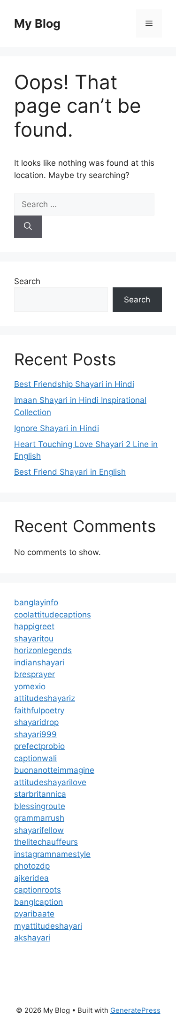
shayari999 (35, 734)
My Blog (37, 23)
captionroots (37, 889)
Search (27, 281)
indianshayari (39, 662)
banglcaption (38, 902)
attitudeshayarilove (50, 782)
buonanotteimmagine (54, 770)
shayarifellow (39, 830)
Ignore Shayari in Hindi (56, 428)
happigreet (34, 626)
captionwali (35, 758)
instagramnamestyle (52, 854)
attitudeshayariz (44, 698)
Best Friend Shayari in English (70, 472)
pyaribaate (34, 913)
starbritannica (40, 794)
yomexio (30, 686)
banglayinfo (36, 602)
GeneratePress (135, 1010)
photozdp (32, 866)
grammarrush (39, 818)
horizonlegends (43, 650)
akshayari (32, 937)
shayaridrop (36, 722)
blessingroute (39, 806)
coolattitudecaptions (52, 614)
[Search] (28, 227)
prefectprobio (39, 746)
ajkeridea (31, 878)
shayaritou (34, 638)
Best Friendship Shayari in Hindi (74, 384)
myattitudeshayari (48, 926)
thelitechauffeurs (46, 842)
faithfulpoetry (39, 710)
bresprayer (34, 674)
